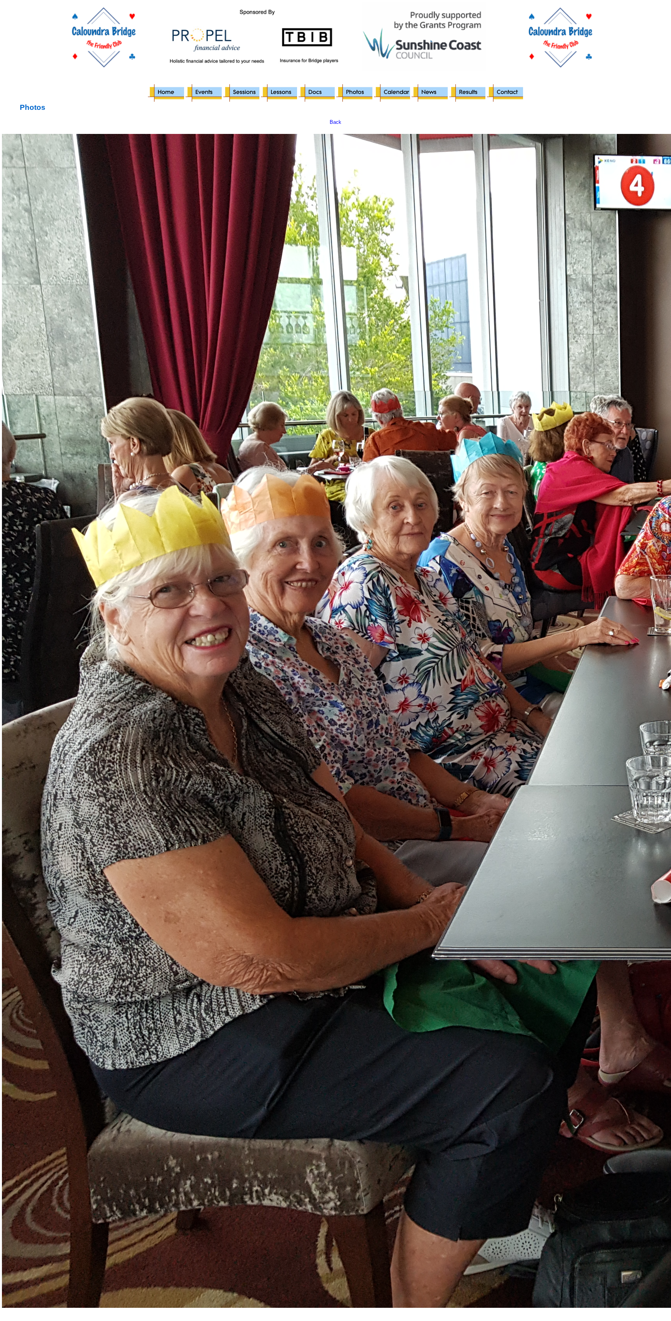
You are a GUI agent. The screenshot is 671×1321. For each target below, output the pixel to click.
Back (335, 122)
